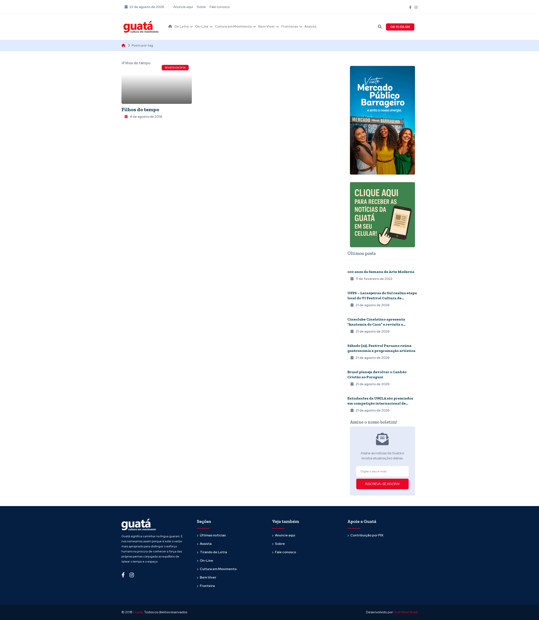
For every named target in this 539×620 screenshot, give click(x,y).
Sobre (201, 7)
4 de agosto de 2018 (146, 116)
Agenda (353, 313)
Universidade (356, 287)
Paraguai (354, 366)
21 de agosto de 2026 (373, 305)
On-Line (201, 26)
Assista (310, 26)
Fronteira (354, 392)
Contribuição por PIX (366, 535)
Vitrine (352, 340)
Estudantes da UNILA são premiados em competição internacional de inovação (380, 403)
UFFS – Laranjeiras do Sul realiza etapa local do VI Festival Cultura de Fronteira (382, 298)
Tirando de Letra (213, 552)
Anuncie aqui (183, 7)
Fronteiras (289, 26)
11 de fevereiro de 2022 (374, 279)
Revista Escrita (175, 67)
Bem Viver (266, 26)
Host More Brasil (406, 612)
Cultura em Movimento (233, 26)
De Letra (182, 26)
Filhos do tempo (140, 109)
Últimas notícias (213, 535)
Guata (138, 612)
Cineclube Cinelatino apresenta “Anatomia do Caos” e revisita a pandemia (376, 324)
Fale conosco (220, 7)
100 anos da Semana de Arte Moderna (380, 271)
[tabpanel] (382, 338)
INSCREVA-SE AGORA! (382, 484)
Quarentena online (361, 266)
